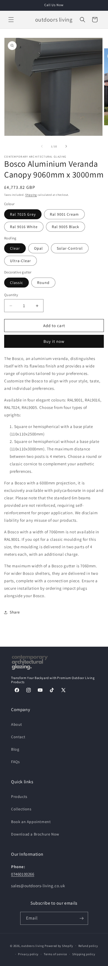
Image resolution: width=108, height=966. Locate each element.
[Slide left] (42, 146)
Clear (15, 248)
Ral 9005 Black (65, 226)
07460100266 (22, 874)
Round (43, 282)
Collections (21, 808)
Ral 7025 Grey (23, 214)
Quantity (11, 295)
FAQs (15, 761)
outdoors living (32, 945)
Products (19, 796)
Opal (38, 248)
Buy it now (54, 341)
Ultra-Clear (20, 260)
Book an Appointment (31, 821)
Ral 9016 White (24, 226)
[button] (11, 20)
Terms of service (55, 954)
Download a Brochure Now (35, 834)
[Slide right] (66, 146)
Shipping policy (83, 954)
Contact (18, 736)
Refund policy (88, 946)
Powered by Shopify (59, 945)
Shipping (31, 195)
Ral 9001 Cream (64, 214)
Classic (16, 282)
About (16, 724)
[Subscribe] (82, 918)
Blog (15, 749)
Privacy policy (28, 954)
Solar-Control (70, 248)
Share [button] (15, 612)
